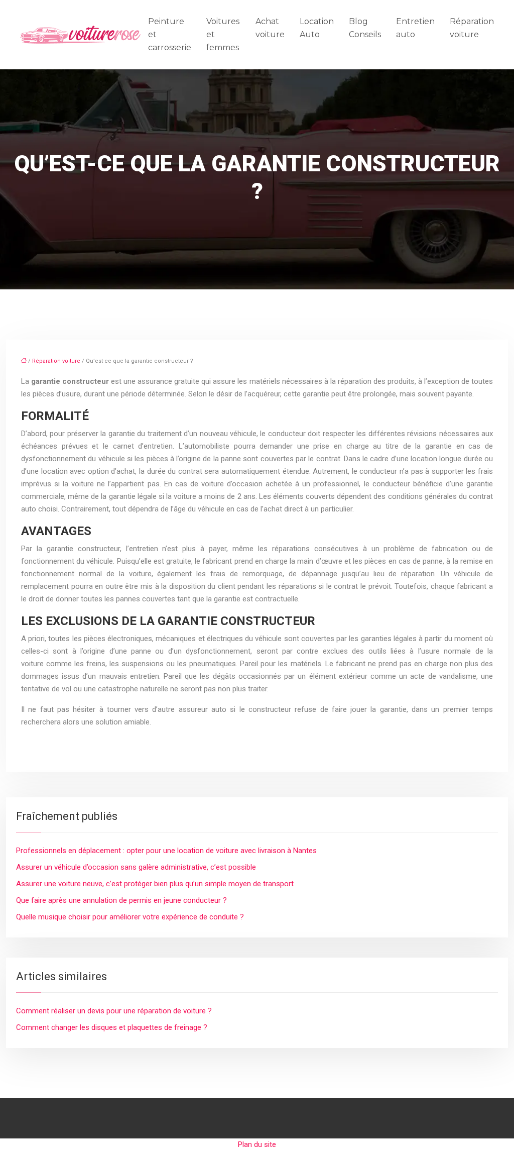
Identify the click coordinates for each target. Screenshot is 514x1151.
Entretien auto (415, 28)
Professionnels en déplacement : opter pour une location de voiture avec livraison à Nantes (166, 850)
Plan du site (257, 1144)
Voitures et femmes (222, 34)
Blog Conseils (365, 28)
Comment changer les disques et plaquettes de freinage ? (111, 1027)
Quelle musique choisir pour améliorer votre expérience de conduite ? (130, 916)
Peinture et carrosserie (169, 34)
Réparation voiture (472, 28)
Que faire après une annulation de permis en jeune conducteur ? (121, 900)
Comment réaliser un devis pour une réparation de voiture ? (114, 1010)
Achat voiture (270, 28)
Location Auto (317, 28)
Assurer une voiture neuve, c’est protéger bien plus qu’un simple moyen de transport (155, 883)
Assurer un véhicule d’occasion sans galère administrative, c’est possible (136, 867)
